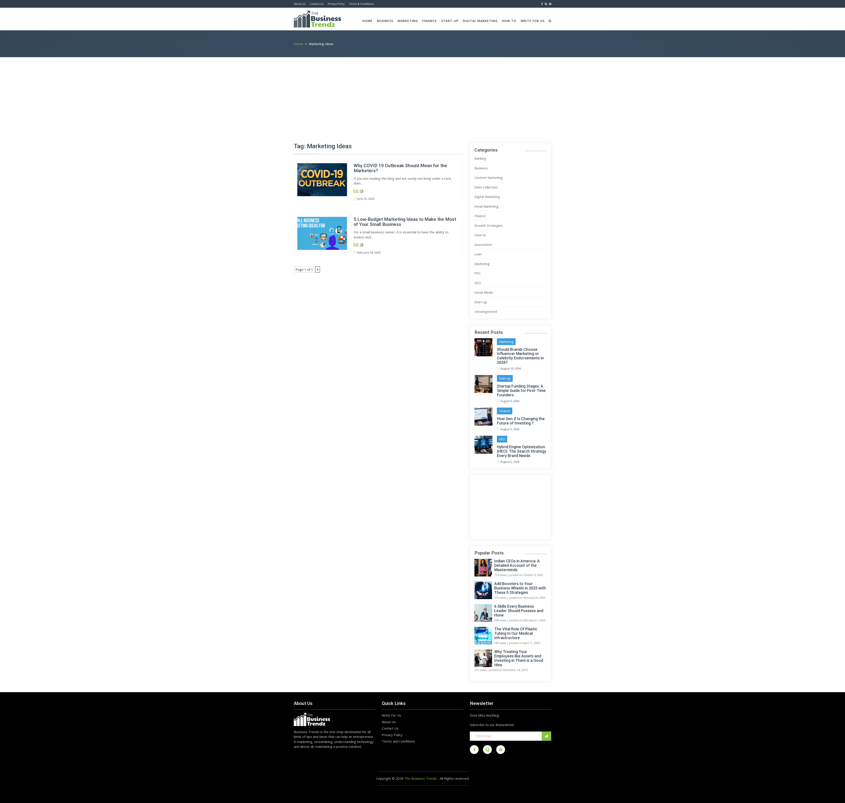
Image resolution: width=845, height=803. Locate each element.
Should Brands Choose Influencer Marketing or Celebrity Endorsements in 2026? (520, 356)
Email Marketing (486, 206)
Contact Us (316, 4)
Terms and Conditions (398, 741)
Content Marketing (488, 177)
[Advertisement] (422, 101)
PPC (477, 273)
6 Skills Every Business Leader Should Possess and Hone (518, 610)
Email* (506, 736)
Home (367, 21)
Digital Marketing (480, 21)
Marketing (408, 21)
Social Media (483, 292)
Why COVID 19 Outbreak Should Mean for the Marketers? (400, 168)
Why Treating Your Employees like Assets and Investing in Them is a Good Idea (518, 658)
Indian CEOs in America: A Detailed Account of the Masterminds (517, 565)
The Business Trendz (420, 778)
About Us (299, 4)
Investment (483, 244)
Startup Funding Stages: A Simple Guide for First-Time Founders (521, 390)
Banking (480, 158)
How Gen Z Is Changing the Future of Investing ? (521, 420)
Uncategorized (485, 311)
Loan (478, 254)
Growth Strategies (488, 225)
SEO (477, 283)
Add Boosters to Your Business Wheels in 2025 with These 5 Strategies (520, 588)
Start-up (449, 21)
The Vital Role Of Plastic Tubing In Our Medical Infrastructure (515, 633)
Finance (429, 21)
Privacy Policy (336, 4)
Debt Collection (486, 187)
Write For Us (533, 21)
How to (509, 21)
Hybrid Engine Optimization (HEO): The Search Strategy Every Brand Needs (521, 451)
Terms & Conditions (361, 4)
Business (385, 21)
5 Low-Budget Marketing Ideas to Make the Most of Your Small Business (405, 222)
